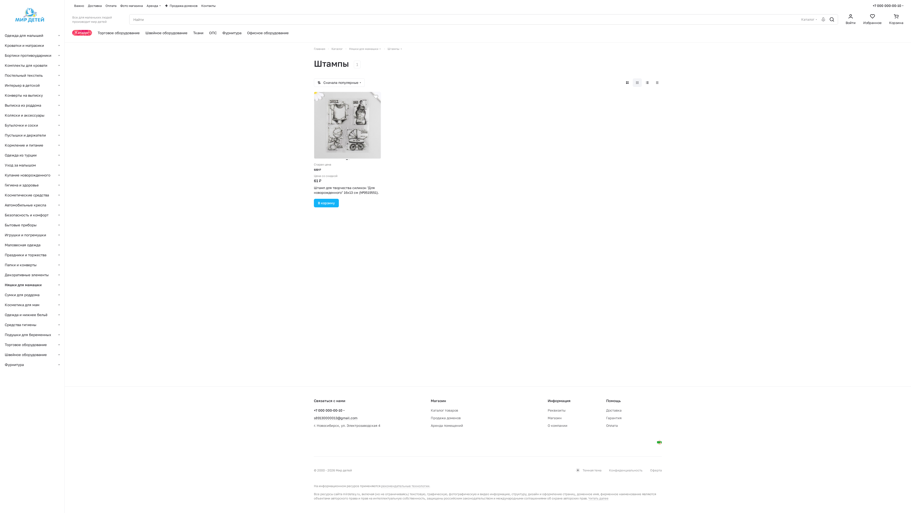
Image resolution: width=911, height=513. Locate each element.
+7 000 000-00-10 (887, 6)
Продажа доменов (446, 418)
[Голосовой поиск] (823, 19)
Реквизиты (557, 410)
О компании (557, 425)
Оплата (612, 425)
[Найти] (832, 19)
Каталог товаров (444, 410)
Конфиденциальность (625, 470)
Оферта (656, 470)
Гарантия (614, 418)
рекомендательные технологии (405, 486)
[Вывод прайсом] (657, 82)
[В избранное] (376, 97)
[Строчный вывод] (647, 82)
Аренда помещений (447, 425)
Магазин (555, 418)
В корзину (326, 203)
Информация (559, 401)
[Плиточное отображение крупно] (627, 82)
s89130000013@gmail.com (335, 418)
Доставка (614, 410)
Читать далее (598, 498)
